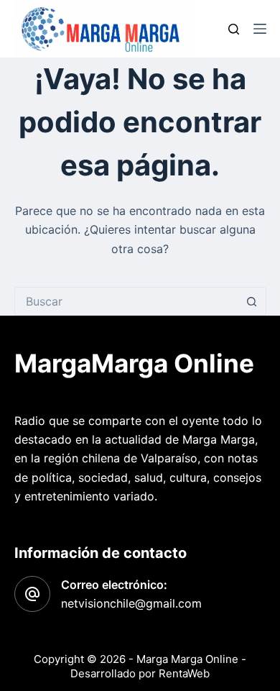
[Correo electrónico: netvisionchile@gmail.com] (32, 594)
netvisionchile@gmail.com (131, 603)
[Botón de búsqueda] (252, 301)
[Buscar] (233, 29)
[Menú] (259, 28)
